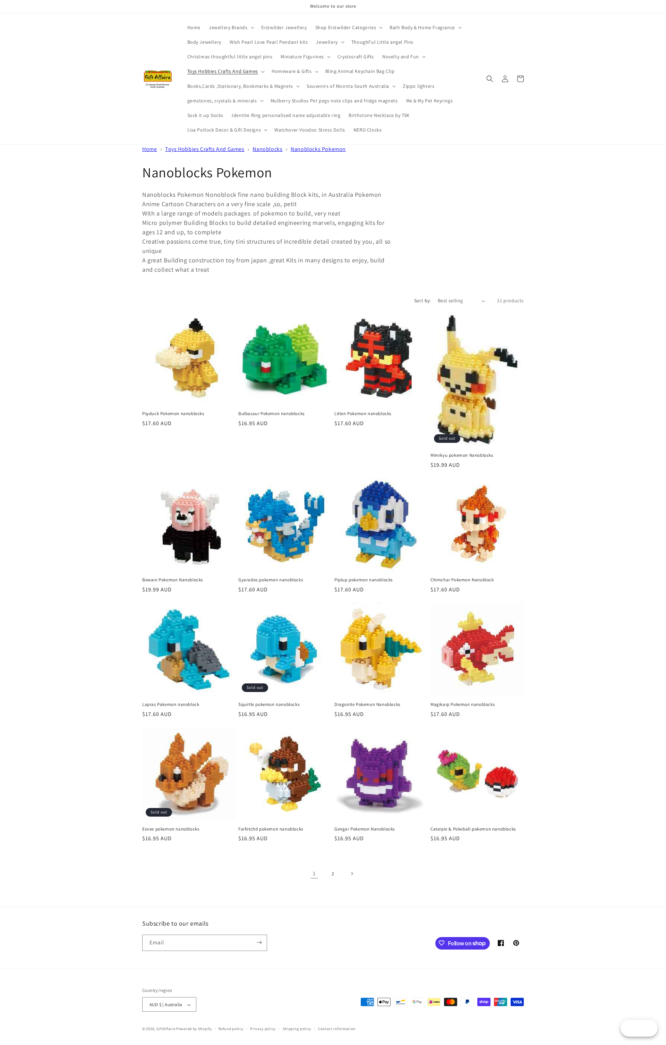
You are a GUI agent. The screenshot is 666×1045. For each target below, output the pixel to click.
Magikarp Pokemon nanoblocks (462, 704)
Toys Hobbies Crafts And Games (204, 149)
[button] (231, 27)
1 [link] (314, 873)
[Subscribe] (259, 942)
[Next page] (351, 873)
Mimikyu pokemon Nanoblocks (461, 455)
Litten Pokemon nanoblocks (362, 413)
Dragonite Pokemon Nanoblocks (367, 704)
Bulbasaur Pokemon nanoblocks (271, 413)
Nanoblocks (267, 149)
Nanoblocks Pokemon (318, 149)
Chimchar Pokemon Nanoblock (462, 580)
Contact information (337, 1028)
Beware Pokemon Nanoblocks (172, 580)
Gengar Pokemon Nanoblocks (364, 829)
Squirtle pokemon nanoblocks (268, 704)
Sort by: (422, 300)
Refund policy (231, 1028)
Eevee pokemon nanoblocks (170, 829)
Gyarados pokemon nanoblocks (270, 580)
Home (149, 149)
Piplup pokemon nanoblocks (363, 580)
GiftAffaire (166, 1029)
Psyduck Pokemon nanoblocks (173, 413)
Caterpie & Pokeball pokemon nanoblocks (473, 829)
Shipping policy (297, 1028)
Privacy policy (263, 1028)
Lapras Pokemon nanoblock (170, 704)
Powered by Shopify (194, 1029)
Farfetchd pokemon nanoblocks (270, 829)
